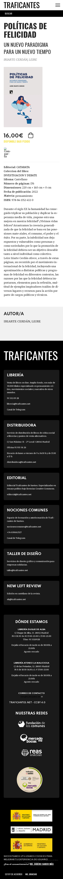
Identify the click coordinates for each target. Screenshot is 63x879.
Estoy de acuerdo (13, 874)
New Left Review (24, 586)
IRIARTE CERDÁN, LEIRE (20, 59)
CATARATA (23, 167)
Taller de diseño (24, 554)
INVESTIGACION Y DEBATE (20, 175)
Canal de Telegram (16, 409)
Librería (15, 375)
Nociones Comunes (27, 510)
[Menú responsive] (57, 5)
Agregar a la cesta (31, 135)
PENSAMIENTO (24, 195)
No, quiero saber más (42, 864)
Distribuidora (21, 425)
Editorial (16, 478)
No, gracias (31, 874)
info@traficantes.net (32, 697)
